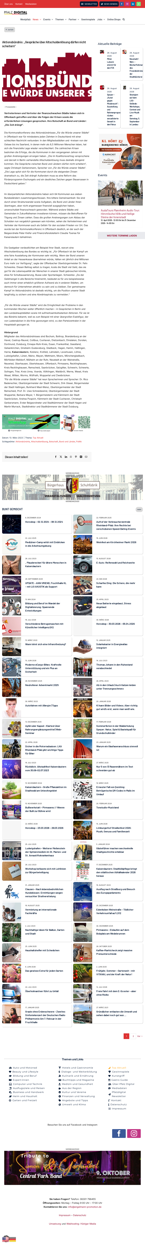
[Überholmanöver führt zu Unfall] (11, 985)
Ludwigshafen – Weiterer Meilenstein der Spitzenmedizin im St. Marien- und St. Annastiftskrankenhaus (45, 852)
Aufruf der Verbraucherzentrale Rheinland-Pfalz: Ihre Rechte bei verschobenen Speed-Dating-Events (116, 525)
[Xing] (81, 457)
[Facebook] (55, 457)
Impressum (65, 1215)
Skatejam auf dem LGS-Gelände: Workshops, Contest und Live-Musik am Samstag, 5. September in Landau (135, 109)
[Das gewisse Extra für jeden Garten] (11, 965)
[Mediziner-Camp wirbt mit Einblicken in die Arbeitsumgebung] (11, 536)
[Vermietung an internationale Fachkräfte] (11, 904)
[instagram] (127, 4)
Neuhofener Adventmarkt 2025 (42, 685)
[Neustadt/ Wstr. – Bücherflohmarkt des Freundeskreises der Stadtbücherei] (124, 51)
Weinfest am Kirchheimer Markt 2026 (116, 542)
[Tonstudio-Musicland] (82, 802)
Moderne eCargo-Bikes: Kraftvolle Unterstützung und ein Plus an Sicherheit (43, 668)
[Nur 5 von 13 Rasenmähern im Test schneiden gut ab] (82, 761)
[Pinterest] (75, 457)
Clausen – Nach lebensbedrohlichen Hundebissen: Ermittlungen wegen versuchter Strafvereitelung (44, 893)
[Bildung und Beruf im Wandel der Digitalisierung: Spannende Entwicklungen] (11, 598)
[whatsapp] (139, 4)
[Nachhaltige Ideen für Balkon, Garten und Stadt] (11, 924)
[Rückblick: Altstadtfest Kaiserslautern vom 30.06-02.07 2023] (11, 761)
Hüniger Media (88, 1223)
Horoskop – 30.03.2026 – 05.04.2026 (115, 623)
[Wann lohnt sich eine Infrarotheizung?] (11, 639)
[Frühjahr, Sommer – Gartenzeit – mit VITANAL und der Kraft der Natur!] (82, 965)
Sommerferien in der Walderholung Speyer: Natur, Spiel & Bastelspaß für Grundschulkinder (116, 729)
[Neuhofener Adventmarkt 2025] (11, 679)
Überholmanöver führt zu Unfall (41, 991)
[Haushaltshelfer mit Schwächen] (11, 945)
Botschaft (53, 441)
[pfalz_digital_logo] (15, 11)
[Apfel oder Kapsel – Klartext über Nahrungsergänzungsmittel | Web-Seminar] (11, 720)
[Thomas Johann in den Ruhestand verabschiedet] (82, 659)
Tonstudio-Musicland (107, 807)
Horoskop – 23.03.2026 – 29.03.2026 (44, 827)
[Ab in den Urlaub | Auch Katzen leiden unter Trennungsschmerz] (82, 679)
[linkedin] (133, 4)
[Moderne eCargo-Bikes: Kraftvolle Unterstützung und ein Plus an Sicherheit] (11, 659)
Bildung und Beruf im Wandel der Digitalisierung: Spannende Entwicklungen (42, 607)
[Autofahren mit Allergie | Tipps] (11, 700)
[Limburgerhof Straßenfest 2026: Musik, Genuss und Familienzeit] (82, 822)
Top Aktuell (38, 437)
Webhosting (72, 1223)
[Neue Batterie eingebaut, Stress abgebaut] (82, 598)
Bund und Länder (67, 441)
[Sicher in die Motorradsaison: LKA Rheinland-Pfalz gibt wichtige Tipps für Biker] (11, 741)
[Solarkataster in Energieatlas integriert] (82, 639)
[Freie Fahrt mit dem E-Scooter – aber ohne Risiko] (82, 985)
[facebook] (122, 4)
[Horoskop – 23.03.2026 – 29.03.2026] (11, 830)
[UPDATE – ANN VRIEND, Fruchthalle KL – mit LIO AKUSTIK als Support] (11, 577)
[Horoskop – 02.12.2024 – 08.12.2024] (11, 516)
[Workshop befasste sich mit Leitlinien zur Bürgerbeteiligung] (11, 863)
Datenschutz (79, 1215)
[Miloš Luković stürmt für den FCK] (102, 51)
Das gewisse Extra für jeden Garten (44, 970)
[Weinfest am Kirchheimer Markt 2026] (82, 536)
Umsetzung (55, 1223)
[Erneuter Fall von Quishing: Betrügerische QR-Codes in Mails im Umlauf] (82, 781)
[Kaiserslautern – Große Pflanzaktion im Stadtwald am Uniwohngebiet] (11, 781)
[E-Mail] (86, 457)
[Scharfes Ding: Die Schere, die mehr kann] (82, 577)
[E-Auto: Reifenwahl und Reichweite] (82, 557)
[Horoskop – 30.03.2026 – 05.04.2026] (82, 626)
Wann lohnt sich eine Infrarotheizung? (45, 644)
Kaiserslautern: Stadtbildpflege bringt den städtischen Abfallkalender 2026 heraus (116, 872)
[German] (12, 1239)
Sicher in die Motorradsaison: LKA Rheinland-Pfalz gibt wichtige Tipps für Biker (44, 750)
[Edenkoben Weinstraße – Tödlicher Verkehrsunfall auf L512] (82, 904)
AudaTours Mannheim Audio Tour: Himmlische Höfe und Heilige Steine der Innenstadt (120, 214)
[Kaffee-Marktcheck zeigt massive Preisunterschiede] (82, 945)
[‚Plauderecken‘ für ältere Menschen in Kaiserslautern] (11, 557)
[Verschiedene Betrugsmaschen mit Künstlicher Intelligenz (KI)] (11, 618)
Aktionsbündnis (23, 441)
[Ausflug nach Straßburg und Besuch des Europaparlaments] (82, 883)
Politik (79, 441)
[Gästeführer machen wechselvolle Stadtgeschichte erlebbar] (82, 843)
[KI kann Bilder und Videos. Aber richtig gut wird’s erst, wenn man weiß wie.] (82, 700)
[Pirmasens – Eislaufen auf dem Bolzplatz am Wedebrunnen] (82, 924)
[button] (124, 19)
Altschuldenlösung (39, 441)
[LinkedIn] (66, 457)
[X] (60, 457)
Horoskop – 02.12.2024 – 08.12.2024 (44, 521)
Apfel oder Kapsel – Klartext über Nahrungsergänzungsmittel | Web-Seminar (43, 729)
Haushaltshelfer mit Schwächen (42, 950)
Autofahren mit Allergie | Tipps (41, 705)
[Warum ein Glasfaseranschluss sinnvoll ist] (82, 741)
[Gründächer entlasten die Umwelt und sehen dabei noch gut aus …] (82, 1006)
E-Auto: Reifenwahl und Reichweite (115, 562)
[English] (5, 1239)
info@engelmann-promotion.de (84, 1206)
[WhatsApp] (71, 457)
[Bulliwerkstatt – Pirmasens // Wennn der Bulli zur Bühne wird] (11, 802)
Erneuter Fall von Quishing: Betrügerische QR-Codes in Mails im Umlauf (115, 790)
